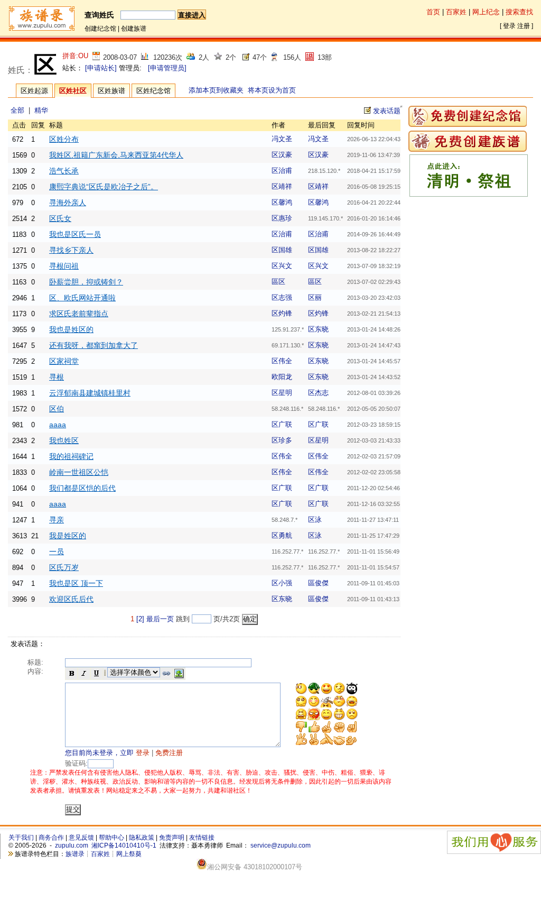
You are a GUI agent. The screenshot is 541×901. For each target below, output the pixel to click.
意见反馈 (81, 837)
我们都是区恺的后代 (82, 488)
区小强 (282, 583)
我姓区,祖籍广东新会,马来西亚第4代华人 (116, 155)
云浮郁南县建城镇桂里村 (89, 393)
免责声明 (171, 837)
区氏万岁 (64, 567)
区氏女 (60, 218)
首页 (433, 12)
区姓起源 (34, 91)
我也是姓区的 (71, 329)
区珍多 (282, 440)
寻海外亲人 (67, 202)
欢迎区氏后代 (71, 599)
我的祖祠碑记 (71, 456)
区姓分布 (64, 139)
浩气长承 (64, 171)
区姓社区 (73, 91)
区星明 (282, 393)
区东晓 (318, 329)
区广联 (282, 424)
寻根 (56, 377)
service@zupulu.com (280, 845)
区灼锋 (282, 313)
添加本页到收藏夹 (216, 90)
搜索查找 (519, 12)
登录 (509, 26)
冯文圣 (282, 139)
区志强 (282, 297)
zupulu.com (71, 845)
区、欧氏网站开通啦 (82, 297)
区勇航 (282, 535)
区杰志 (318, 393)
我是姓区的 (67, 535)
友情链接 (201, 837)
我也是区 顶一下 (76, 583)
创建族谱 (133, 28)
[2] (140, 619)
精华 (41, 110)
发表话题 (386, 111)
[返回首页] (41, 29)
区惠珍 (282, 218)
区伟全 (282, 361)
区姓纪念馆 (153, 91)
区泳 (315, 519)
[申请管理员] (167, 68)
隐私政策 (141, 837)
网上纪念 (486, 12)
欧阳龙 (282, 377)
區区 (278, 282)
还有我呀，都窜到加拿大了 (93, 345)
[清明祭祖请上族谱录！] (468, 194)
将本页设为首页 (272, 90)
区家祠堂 (64, 361)
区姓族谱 (111, 91)
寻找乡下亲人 (71, 250)
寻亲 (56, 520)
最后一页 (160, 619)
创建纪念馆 (100, 28)
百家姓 (456, 12)
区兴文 (282, 266)
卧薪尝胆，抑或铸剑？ (86, 282)
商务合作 (51, 837)
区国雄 (282, 250)
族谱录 (75, 854)
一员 (56, 551)
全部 (17, 110)
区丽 (315, 297)
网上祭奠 (129, 854)
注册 (523, 26)
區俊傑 (318, 583)
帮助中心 (111, 837)
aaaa (57, 424)
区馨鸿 (282, 202)
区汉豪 (282, 155)
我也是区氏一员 (75, 234)
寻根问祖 (64, 266)
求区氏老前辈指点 (78, 313)
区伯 (56, 408)
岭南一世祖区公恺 (78, 472)
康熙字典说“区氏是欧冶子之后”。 (103, 186)
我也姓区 (64, 440)
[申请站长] (101, 68)
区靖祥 (282, 186)
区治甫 (282, 170)
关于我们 (21, 837)
